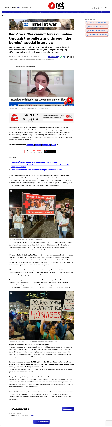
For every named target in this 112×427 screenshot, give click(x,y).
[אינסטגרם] (106, 8)
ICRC (44, 59)
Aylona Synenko (50, 59)
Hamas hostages (30, 59)
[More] (73, 57)
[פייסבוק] (102, 8)
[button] (30, 7)
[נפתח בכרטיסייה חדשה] (95, 8)
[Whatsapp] (61, 57)
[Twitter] (68, 57)
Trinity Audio (25, 66)
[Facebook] (64, 57)
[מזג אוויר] (18, 8)
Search (89, 8)
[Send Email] (71, 57)
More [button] (103, 12)
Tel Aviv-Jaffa (24, 7)
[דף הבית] (56, 9)
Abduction (38, 59)
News (3, 16)
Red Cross (22, 59)
